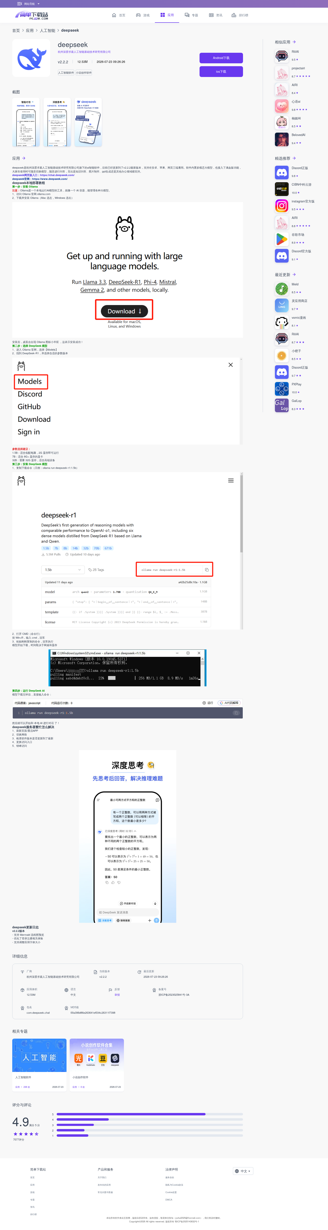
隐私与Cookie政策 (174, 1184)
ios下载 (221, 71)
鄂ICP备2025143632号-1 (187, 1221)
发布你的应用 (104, 1184)
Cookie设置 (171, 1192)
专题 (32, 1199)
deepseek (70, 30)
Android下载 (221, 58)
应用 (30, 30)
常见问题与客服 (105, 1192)
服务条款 (169, 1177)
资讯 (32, 1206)
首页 (16, 30)
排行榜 (33, 1214)
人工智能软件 (66, 72)
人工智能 (47, 30)
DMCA (168, 1199)
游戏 (32, 1192)
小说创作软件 (84, 72)
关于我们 (102, 1177)
